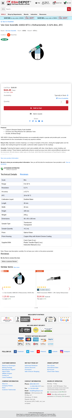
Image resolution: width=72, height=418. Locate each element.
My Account (50, 369)
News (3, 387)
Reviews (24, 174)
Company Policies (7, 385)
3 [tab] (37, 308)
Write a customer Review (9, 261)
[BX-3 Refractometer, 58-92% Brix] (18, 278)
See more (16, 267)
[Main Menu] (3, 3)
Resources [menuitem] (42, 14)
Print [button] (42, 121)
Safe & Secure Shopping (32, 371)
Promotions (28, 369)
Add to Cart (37, 108)
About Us (5, 383)
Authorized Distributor (31, 365)
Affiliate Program (7, 373)
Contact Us (5, 375)
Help (39, 3)
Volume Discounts (30, 367)
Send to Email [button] (39, 121)
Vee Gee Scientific (10, 30)
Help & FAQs (6, 371)
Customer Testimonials (9, 389)
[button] (67, 95)
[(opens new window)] (29, 319)
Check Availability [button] (63, 98)
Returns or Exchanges (8, 365)
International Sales (52, 367)
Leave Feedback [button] (7, 377)
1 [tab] (34, 308)
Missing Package (7, 367)
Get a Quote (51, 365)
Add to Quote (37, 114)
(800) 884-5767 (34, 384)
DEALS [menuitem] (3, 14)
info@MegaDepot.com (36, 390)
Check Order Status (53, 371)
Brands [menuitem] (26, 14)
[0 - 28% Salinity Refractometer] (53, 278)
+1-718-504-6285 (33, 388)
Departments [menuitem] (15, 14)
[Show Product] (6, 287)
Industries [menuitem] (34, 14)
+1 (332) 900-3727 (35, 386)
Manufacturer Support (8, 369)
